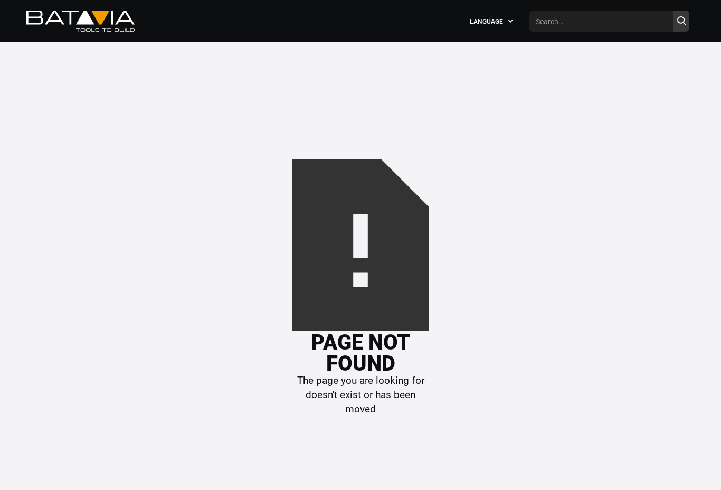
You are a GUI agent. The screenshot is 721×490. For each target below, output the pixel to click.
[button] (491, 21)
